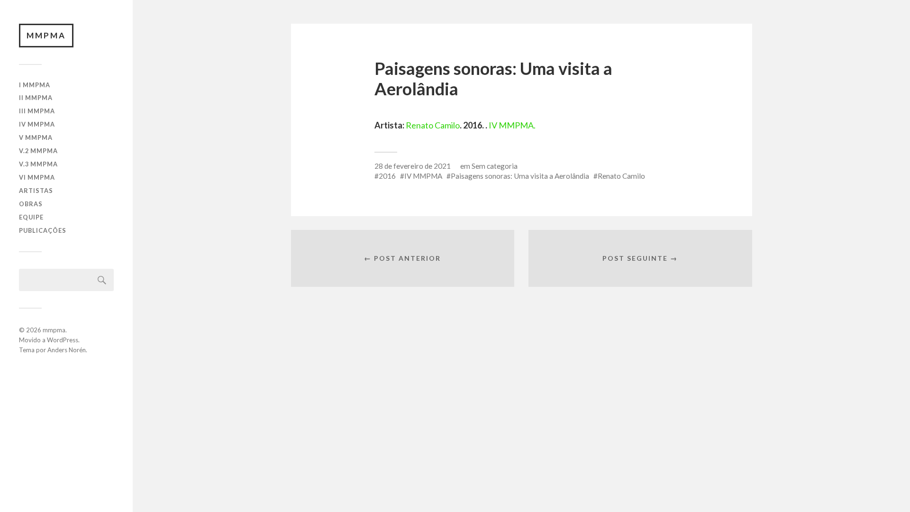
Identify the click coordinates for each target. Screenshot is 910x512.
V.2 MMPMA (38, 151)
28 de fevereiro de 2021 (412, 166)
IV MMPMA (37, 124)
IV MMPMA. (512, 125)
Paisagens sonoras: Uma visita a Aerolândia (520, 176)
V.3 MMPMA (38, 164)
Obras (31, 204)
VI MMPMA (37, 177)
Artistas (36, 190)
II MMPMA (36, 97)
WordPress (62, 340)
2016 (387, 176)
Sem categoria (495, 166)
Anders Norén (66, 350)
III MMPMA (37, 111)
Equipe (31, 217)
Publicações (42, 230)
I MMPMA (34, 85)
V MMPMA (36, 137)
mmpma (46, 35)
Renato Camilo (433, 125)
